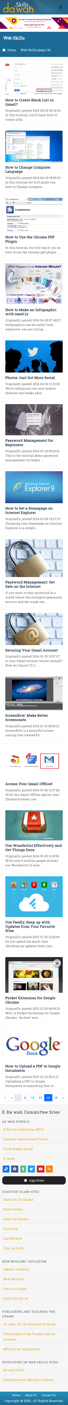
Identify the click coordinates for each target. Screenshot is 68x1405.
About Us (31, 1395)
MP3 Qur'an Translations (21, 1349)
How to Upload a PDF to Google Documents (32, 1068)
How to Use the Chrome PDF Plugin (30, 239)
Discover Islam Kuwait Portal (25, 1139)
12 (32, 1098)
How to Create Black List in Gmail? (29, 102)
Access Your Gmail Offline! (28, 783)
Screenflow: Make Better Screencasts (26, 717)
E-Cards (9, 1158)
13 (40, 1098)
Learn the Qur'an (15, 1298)
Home (16, 1395)
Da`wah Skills (13, 1370)
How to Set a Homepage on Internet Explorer (29, 510)
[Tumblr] (23, 1169)
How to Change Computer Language (28, 169)
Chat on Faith (13, 1248)
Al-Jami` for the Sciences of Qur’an (29, 1324)
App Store (36, 1180)
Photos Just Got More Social (30, 377)
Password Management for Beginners (29, 442)
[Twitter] (31, 1169)
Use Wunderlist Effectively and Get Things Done (33, 847)
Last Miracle (12, 1238)
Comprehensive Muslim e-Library (28, 1380)
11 (25, 1098)
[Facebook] (14, 1169)
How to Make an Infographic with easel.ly (30, 311)
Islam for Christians (18, 1199)
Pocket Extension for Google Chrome (30, 999)
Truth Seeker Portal (18, 1149)
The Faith (10, 1229)
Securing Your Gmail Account (31, 650)
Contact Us (48, 1395)
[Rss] (49, 1169)
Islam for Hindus (16, 1219)
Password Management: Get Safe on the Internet (30, 584)
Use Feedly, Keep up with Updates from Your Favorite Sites (30, 926)
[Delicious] (6, 1169)
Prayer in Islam (15, 1289)
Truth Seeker (13, 1209)
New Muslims (13, 1279)
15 (56, 1098)
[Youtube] (40, 1169)
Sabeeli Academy (16, 1269)
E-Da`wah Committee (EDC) (23, 1129)
